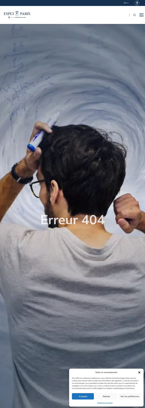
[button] (139, 372)
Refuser (106, 396)
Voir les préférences (129, 396)
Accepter (83, 396)
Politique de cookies (105, 403)
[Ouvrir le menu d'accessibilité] (137, 3)
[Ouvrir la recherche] (134, 15)
